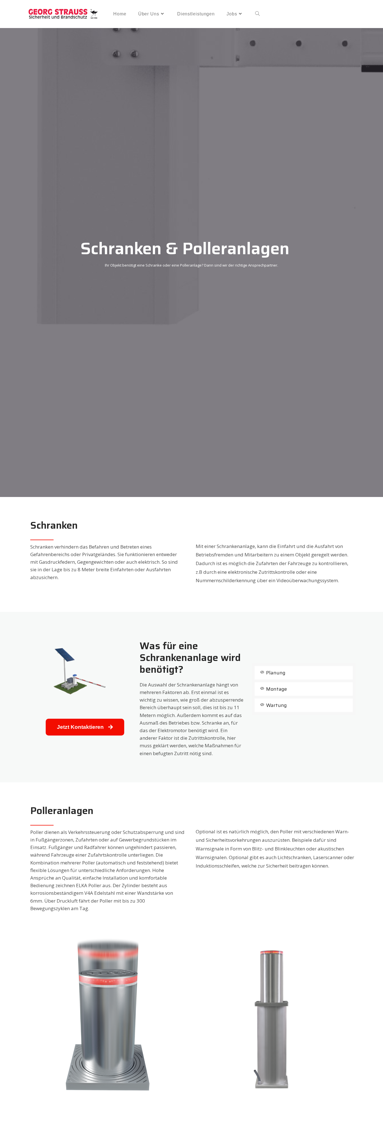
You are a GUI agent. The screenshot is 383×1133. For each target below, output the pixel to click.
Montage (276, 689)
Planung (275, 673)
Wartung (276, 705)
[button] (304, 672)
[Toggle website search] (257, 14)
